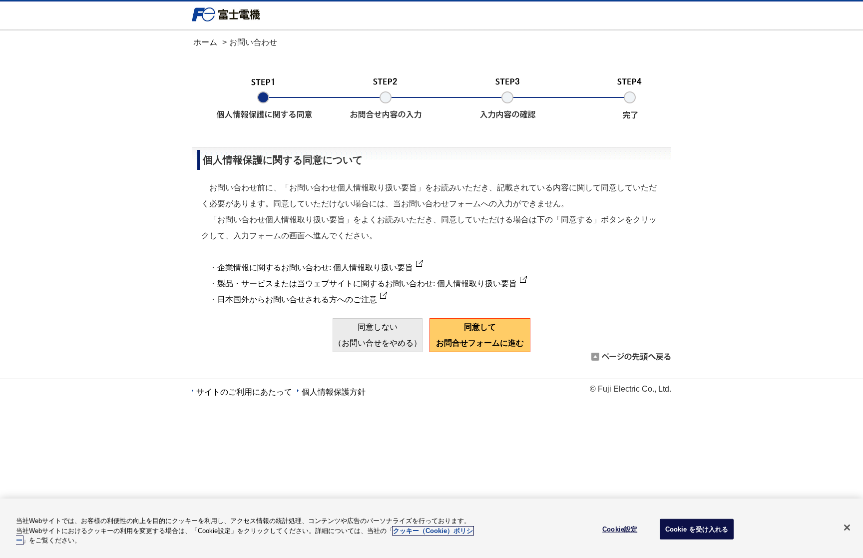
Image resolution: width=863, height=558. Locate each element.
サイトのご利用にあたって (244, 392)
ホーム (205, 42)
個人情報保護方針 (334, 392)
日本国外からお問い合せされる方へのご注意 (297, 299)
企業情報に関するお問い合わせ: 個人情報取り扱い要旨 (315, 267)
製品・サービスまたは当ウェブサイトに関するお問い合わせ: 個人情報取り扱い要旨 (367, 283)
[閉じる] (847, 528)
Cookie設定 (619, 529)
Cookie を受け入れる (697, 529)
